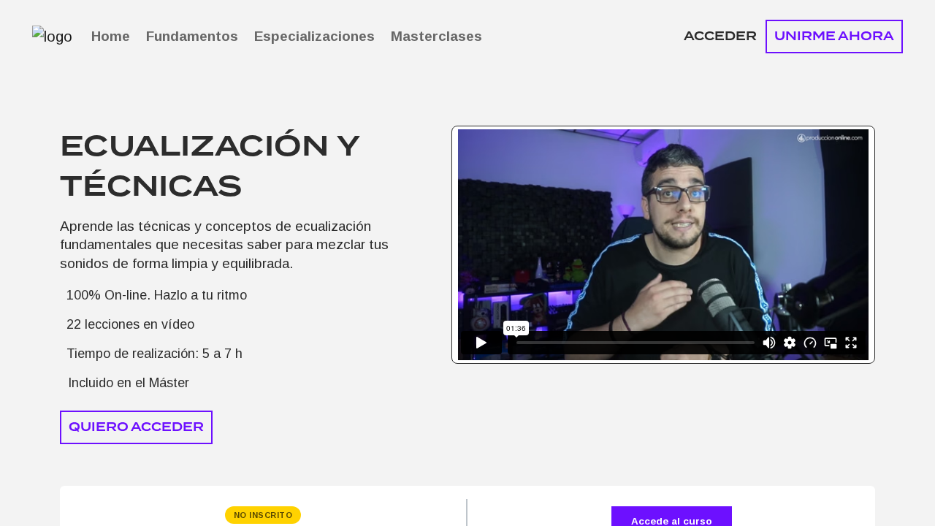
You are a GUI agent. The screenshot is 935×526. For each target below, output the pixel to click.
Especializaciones (314, 36)
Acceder (720, 36)
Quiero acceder (136, 427)
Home (110, 36)
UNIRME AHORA (834, 36)
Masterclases (436, 36)
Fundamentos (192, 36)
